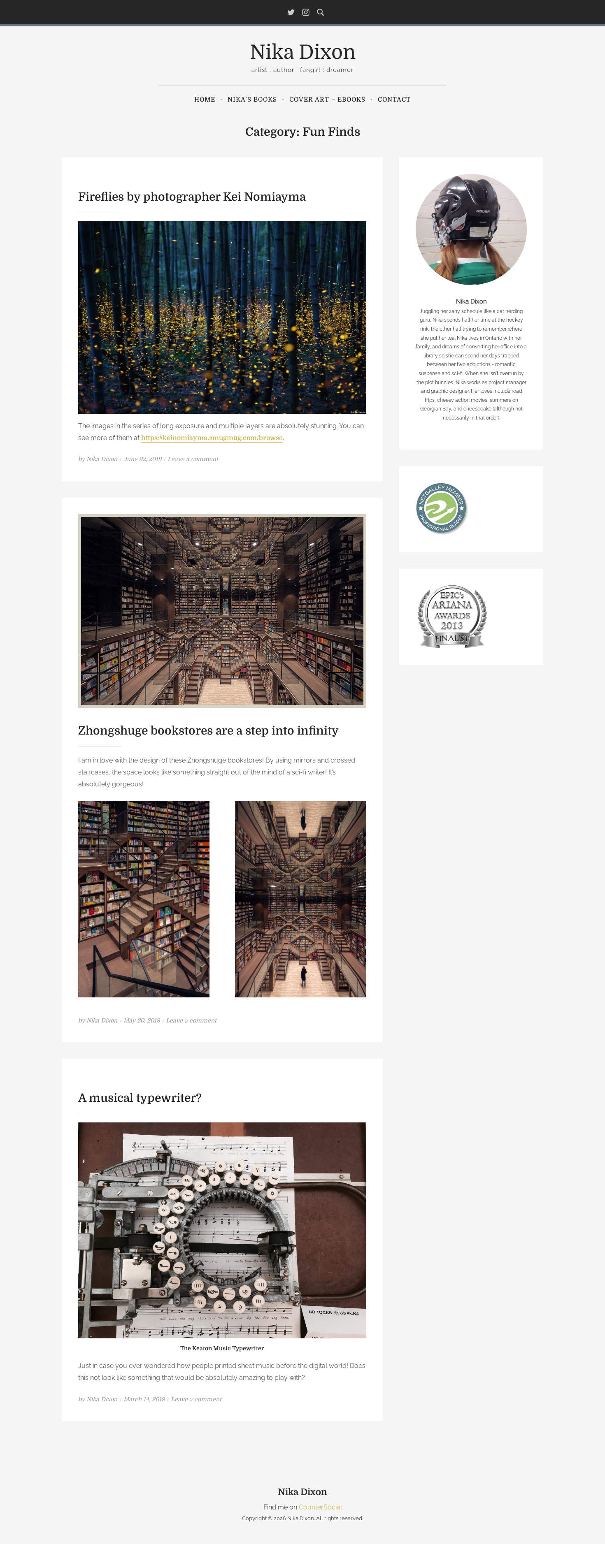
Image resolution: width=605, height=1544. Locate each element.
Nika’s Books (252, 99)
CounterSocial (320, 1507)
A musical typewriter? (140, 1098)
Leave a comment (193, 459)
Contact (394, 99)
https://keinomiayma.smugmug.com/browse (212, 438)
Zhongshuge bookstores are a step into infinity (208, 730)
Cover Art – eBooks (327, 99)
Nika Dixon (303, 52)
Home (204, 99)
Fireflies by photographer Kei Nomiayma (192, 197)
